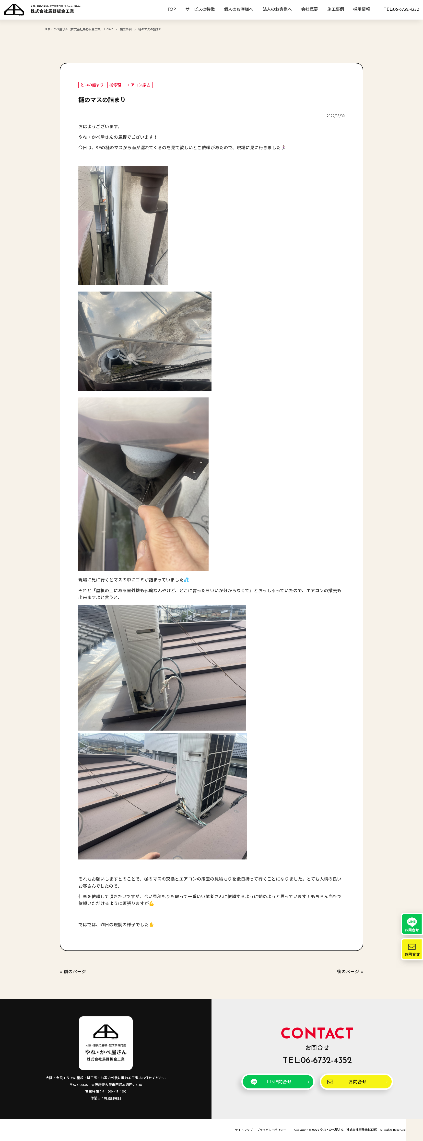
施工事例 (126, 29)
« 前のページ (73, 972)
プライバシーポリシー (271, 1130)
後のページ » (350, 972)
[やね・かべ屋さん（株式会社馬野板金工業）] (42, 10)
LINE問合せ (279, 1082)
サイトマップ (244, 1130)
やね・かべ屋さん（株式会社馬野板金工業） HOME (79, 29)
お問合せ (358, 1082)
